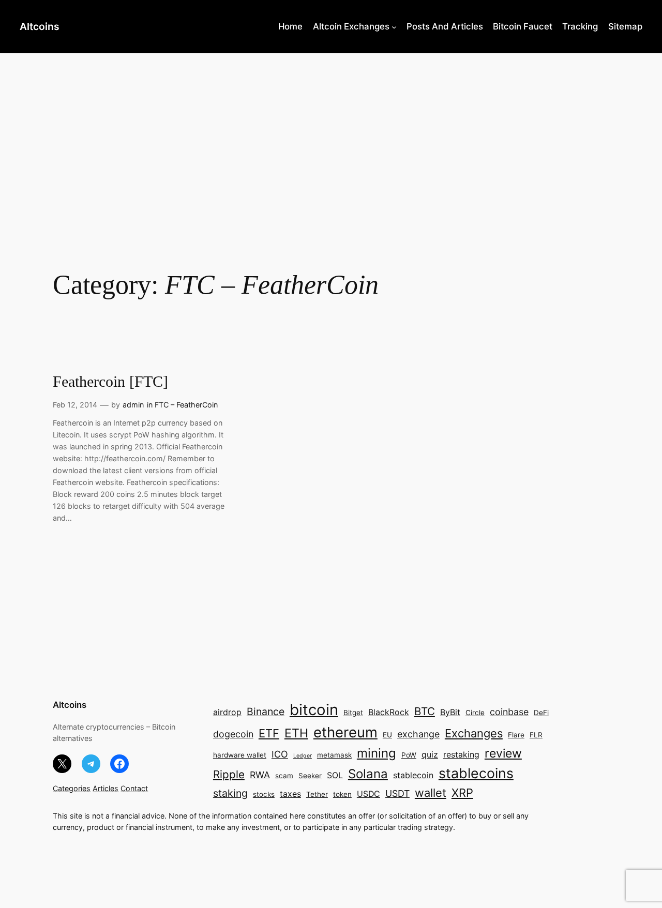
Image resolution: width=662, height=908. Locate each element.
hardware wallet (239, 755)
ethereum (345, 732)
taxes (290, 794)
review (503, 753)
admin (133, 404)
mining (376, 753)
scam (284, 775)
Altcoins (39, 26)
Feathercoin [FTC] (110, 381)
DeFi (541, 712)
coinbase (509, 711)
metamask (334, 755)
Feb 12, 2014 (75, 404)
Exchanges (474, 733)
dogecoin (233, 734)
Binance (265, 711)
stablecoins (476, 773)
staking (230, 793)
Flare (516, 735)
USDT (397, 793)
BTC (424, 711)
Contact (134, 788)
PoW (408, 755)
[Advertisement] (331, 135)
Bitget (353, 712)
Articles (105, 788)
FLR (536, 735)
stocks (264, 794)
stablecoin (413, 775)
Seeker (310, 775)
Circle (475, 712)
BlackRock (388, 712)
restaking (461, 755)
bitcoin (314, 710)
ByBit (450, 712)
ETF (269, 733)
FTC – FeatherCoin (186, 404)
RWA (260, 774)
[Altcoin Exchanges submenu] (394, 26)
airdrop (227, 712)
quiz (430, 755)
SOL (335, 775)
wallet (430, 792)
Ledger (302, 755)
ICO (280, 754)
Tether (317, 794)
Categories (72, 788)
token (342, 794)
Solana (368, 773)
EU (387, 735)
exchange (418, 734)
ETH (296, 733)
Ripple (229, 774)
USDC (368, 794)
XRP (462, 792)
